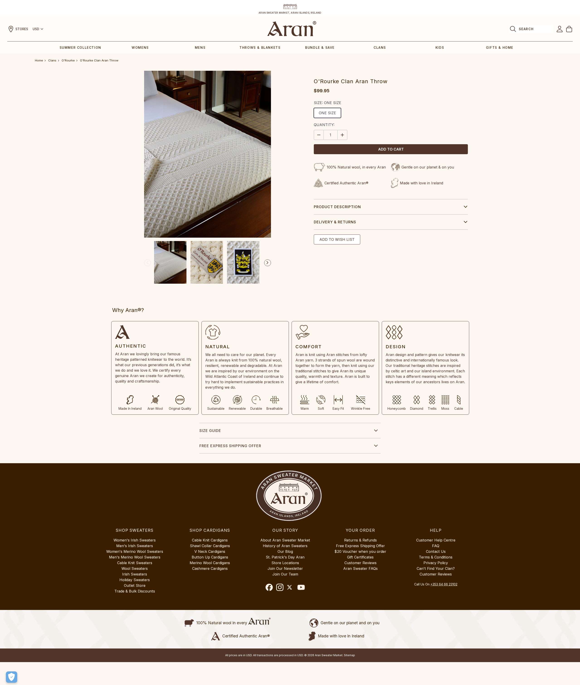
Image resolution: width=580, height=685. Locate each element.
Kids (439, 47)
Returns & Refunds (360, 540)
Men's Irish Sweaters (134, 546)
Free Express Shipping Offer (230, 446)
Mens (200, 47)
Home (39, 60)
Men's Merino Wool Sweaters (134, 557)
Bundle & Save (320, 47)
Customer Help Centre (435, 540)
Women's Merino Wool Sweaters (134, 551)
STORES (21, 29)
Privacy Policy (435, 563)
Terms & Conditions (435, 557)
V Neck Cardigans (209, 551)
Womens (140, 47)
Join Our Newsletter (285, 568)
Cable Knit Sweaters (134, 563)
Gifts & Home (499, 47)
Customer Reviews (360, 563)
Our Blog (285, 551)
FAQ (435, 546)
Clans (380, 47)
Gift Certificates (360, 557)
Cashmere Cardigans (210, 568)
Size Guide (210, 430)
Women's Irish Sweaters (135, 540)
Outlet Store (134, 585)
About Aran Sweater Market (285, 540)
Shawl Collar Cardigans (210, 546)
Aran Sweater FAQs (360, 568)
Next (267, 262)
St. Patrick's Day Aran (285, 557)
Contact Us (436, 551)
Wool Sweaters (134, 568)
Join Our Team (285, 574)
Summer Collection (80, 47)
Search (526, 29)
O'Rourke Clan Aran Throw (99, 60)
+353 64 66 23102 (443, 584)
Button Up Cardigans (210, 557)
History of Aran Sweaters (285, 546)
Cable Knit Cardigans (210, 540)
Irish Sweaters (134, 574)
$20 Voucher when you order (360, 551)
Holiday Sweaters (134, 580)
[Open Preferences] (11, 677)
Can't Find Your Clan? (436, 568)
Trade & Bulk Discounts (134, 591)
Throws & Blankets (259, 47)
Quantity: (324, 124)
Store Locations (285, 563)
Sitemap (349, 655)
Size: (327, 102)
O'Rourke (68, 60)
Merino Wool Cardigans (210, 563)
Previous (147, 262)
